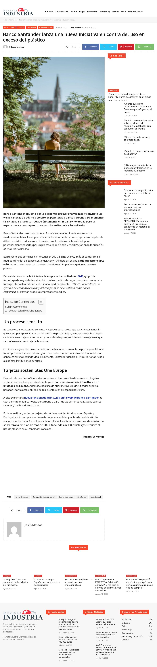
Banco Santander (22, 497)
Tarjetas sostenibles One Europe (24, 310)
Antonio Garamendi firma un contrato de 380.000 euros (68, 639)
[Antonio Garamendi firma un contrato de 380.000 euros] (51, 640)
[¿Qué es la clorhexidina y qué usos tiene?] (114, 141)
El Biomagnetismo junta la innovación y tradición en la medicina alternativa (138, 168)
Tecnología (131, 576)
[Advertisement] (54, 466)
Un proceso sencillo (17, 306)
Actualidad (13, 20)
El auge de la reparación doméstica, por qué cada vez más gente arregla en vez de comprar (139, 583)
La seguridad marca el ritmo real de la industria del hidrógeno (15, 582)
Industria (31, 27)
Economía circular (66, 497)
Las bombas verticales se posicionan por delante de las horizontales (69, 653)
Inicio (5, 20)
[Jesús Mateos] (6, 47)
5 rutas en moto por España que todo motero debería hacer (138, 193)
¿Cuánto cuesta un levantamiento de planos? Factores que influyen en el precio (129, 95)
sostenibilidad (96, 497)
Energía (7, 576)
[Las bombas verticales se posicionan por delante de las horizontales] (51, 653)
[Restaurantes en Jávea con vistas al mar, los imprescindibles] (114, 208)
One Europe (81, 497)
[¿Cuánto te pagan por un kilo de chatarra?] (114, 155)
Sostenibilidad (45, 27)
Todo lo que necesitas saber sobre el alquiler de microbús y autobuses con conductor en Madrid (139, 124)
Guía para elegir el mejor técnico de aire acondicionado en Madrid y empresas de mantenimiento (69, 624)
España (21, 27)
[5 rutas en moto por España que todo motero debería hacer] (114, 194)
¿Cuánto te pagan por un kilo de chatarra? (139, 152)
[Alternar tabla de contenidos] (39, 302)
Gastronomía (71, 576)
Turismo (38, 576)
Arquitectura (113, 90)
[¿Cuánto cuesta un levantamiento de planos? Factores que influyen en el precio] (131, 75)
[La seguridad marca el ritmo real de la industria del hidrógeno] (17, 563)
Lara (110, 100)
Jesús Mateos (17, 47)
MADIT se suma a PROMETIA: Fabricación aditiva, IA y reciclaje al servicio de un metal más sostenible (137, 224)
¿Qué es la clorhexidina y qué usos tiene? (137, 138)
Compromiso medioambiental (44, 497)
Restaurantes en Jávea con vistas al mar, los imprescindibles (137, 207)
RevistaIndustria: (11, 637)
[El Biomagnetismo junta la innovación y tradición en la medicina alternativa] (114, 169)
